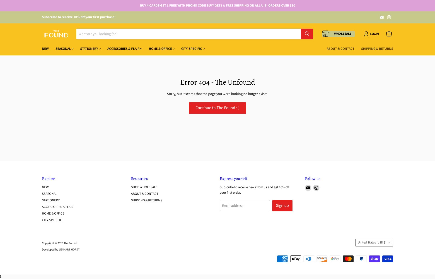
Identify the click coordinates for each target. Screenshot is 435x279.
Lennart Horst (69, 250)
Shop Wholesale (144, 187)
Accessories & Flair (123, 48)
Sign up (282, 205)
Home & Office (161, 48)
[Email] (382, 17)
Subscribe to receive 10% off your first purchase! (79, 17)
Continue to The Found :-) (217, 108)
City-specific (192, 48)
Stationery (89, 48)
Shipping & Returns (377, 48)
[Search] (307, 34)
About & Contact (340, 48)
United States (372, 242)
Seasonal (64, 48)
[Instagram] (389, 17)
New (45, 48)
